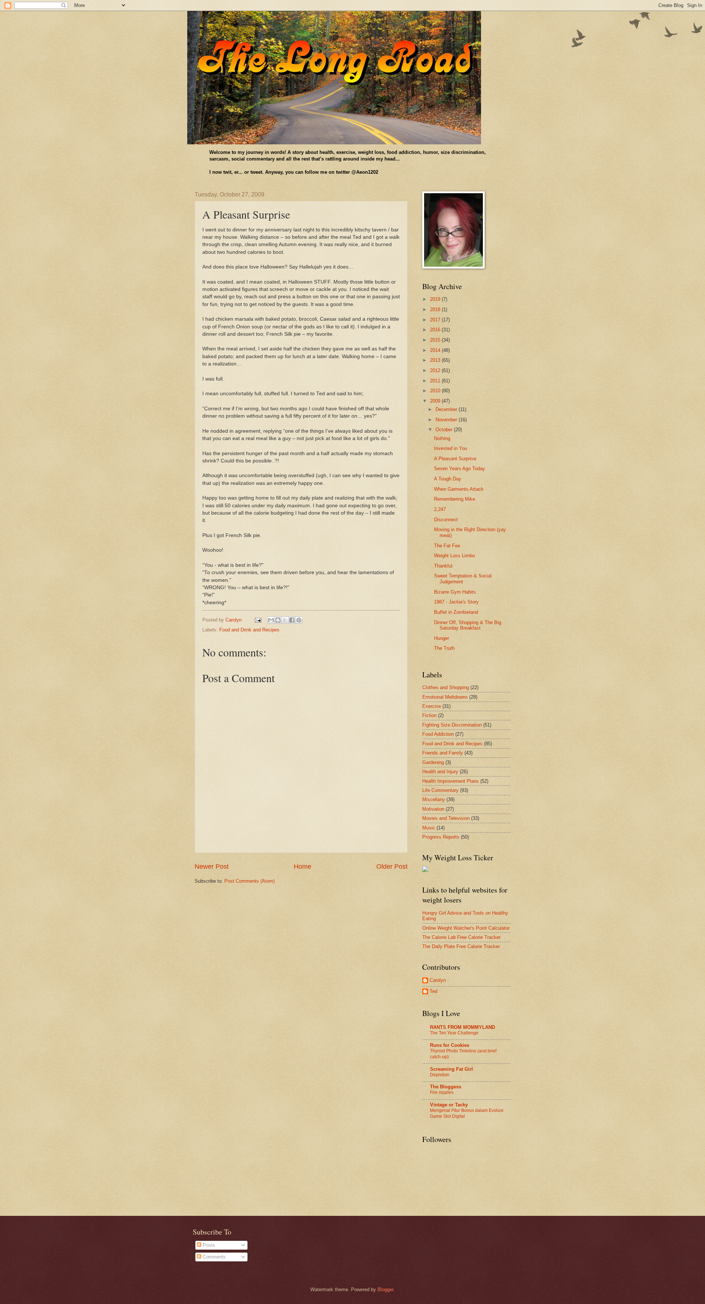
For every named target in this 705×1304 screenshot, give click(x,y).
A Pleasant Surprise (455, 458)
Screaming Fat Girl (451, 1069)
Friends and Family (442, 753)
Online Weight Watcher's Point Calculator (466, 928)
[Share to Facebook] (292, 620)
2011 (436, 380)
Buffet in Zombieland (456, 612)
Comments (213, 1257)
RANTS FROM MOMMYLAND (462, 1027)
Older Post (392, 866)
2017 (436, 320)
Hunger (441, 638)
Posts (208, 1245)
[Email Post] (258, 620)
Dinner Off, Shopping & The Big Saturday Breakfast (467, 625)
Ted (433, 991)
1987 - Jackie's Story (456, 602)
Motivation (433, 809)
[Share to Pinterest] (299, 620)
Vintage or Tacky (449, 1104)
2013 (436, 360)
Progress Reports (440, 837)
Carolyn (438, 980)
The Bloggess (445, 1086)
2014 (436, 350)
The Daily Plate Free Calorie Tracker (461, 946)
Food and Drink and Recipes (249, 630)
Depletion (439, 1074)
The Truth (444, 648)
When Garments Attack (459, 489)
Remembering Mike (454, 499)
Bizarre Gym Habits (455, 592)
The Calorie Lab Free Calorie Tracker (461, 937)
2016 (436, 329)
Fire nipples (441, 1092)
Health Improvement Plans (450, 781)
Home (302, 866)
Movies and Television (446, 818)
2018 (436, 309)
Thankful (443, 566)
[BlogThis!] (278, 620)
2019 (436, 299)
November (447, 419)
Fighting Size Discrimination (452, 725)
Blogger (385, 1289)
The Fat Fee (447, 545)
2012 (436, 370)
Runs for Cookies (449, 1045)
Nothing (442, 438)
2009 (436, 401)
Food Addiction (438, 734)
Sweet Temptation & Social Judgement (463, 578)
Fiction (429, 715)
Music (428, 828)
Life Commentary (440, 790)
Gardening (433, 762)
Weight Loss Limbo (454, 555)
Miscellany (433, 799)
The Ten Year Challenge (454, 1032)
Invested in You (450, 448)
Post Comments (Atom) (249, 881)
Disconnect (446, 519)
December (447, 409)
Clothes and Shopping (445, 687)
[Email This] (271, 620)
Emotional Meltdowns (445, 697)
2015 (436, 340)
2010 (436, 390)
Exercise (431, 706)
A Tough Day (447, 479)
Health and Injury (440, 771)
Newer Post (212, 866)
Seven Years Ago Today (459, 468)
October (444, 429)
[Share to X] (285, 620)
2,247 (440, 509)
